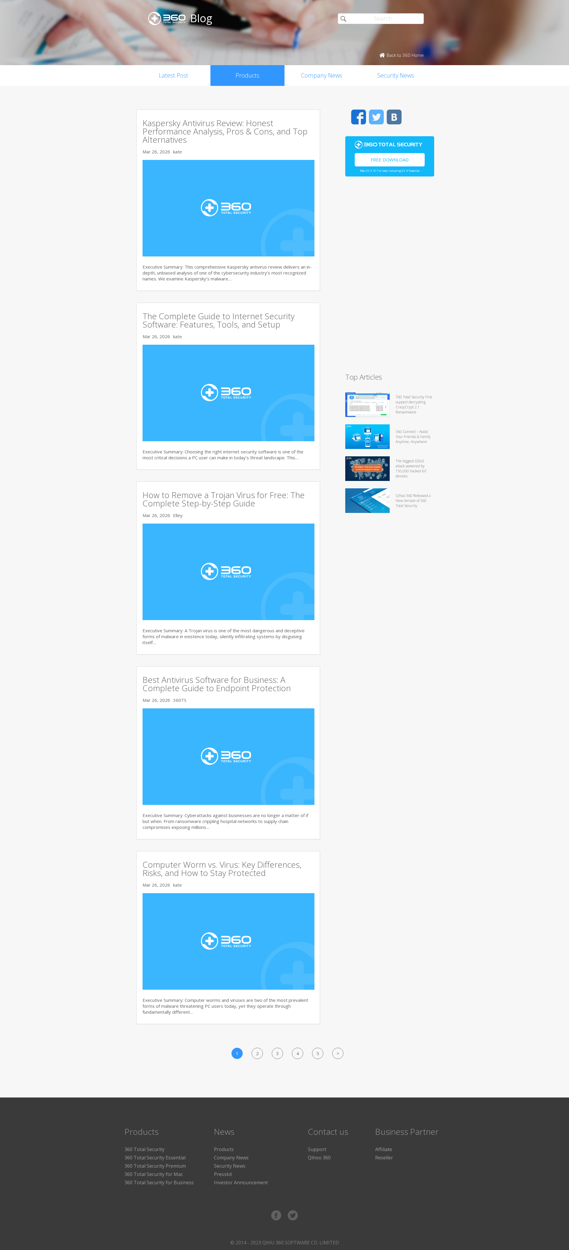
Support (317, 1149)
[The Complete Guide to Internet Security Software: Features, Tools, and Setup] (228, 439)
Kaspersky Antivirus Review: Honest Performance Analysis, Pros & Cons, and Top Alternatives (225, 131)
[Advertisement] (389, 277)
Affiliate (383, 1149)
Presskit (223, 1174)
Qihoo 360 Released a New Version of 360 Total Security (413, 500)
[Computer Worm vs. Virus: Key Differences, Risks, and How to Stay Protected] (228, 988)
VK (394, 117)
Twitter (376, 117)
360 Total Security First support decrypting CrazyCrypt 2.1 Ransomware (414, 404)
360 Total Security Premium (155, 1166)
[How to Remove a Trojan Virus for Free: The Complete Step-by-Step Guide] (228, 618)
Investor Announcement (241, 1182)
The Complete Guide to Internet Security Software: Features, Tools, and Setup (219, 320)
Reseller (384, 1157)
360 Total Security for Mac (153, 1174)
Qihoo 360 (319, 1157)
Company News (321, 75)
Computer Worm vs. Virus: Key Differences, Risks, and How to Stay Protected (222, 868)
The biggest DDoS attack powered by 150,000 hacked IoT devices (411, 468)
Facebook (358, 117)
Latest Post (173, 75)
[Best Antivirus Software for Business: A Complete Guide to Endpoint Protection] (228, 803)
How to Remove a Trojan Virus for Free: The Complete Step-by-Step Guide (224, 499)
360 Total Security (144, 1149)
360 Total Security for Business (159, 1182)
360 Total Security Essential (155, 1157)
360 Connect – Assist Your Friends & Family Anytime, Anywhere (413, 436)
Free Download (390, 160)
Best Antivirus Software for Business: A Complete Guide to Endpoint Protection (217, 684)
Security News (395, 75)
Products (247, 75)
